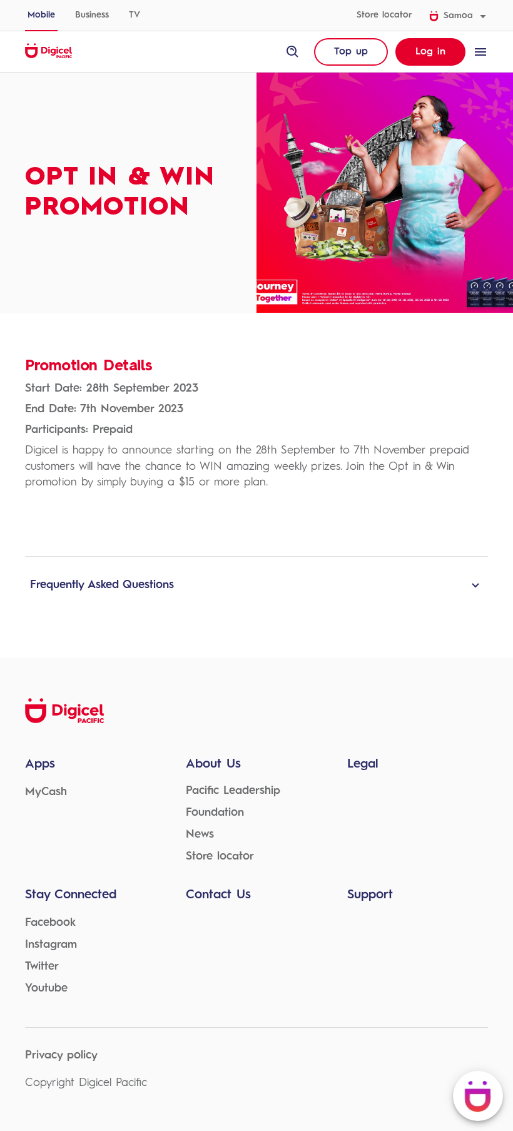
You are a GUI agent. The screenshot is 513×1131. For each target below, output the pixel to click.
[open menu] (480, 51)
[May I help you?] (478, 1096)
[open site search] (293, 52)
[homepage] (48, 56)
